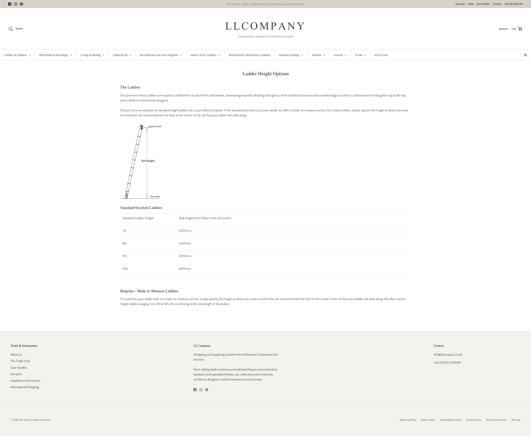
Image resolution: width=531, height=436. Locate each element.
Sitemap (516, 419)
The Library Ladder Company (34, 419)
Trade (471, 3)
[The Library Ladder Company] (266, 28)
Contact (497, 3)
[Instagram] (15, 4)
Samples (460, 3)
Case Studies (483, 3)
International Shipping (24, 387)
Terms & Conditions (496, 419)
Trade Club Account (283, 4)
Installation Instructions (25, 381)
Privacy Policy (473, 419)
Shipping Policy (407, 419)
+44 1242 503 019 (513, 3)
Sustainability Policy (451, 419)
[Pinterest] (21, 4)
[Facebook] (9, 4)
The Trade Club (20, 361)
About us (16, 354)
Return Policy (428, 419)
